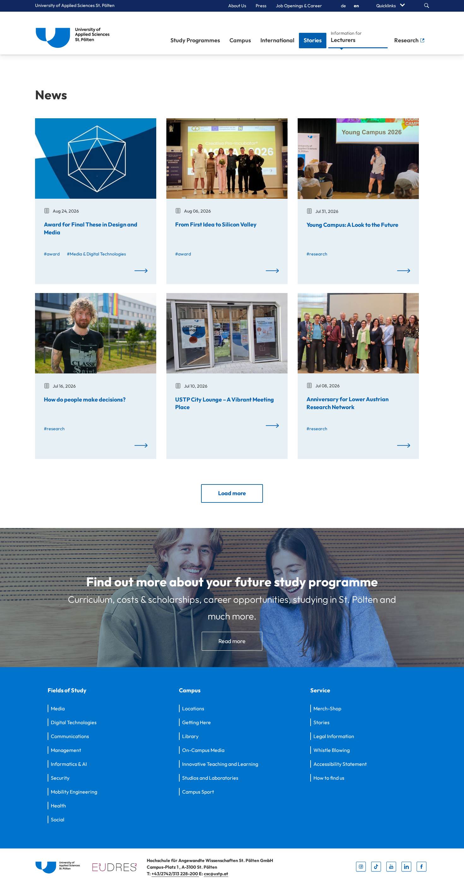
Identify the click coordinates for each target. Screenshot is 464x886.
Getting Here (196, 722)
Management (66, 750)
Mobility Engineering (74, 792)
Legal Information (333, 736)
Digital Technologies (74, 722)
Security (60, 778)
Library (190, 736)
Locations (193, 708)
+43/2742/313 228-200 (175, 874)
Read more (232, 641)
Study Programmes (195, 40)
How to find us (328, 778)
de (343, 6)
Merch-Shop (327, 708)
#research (316, 254)
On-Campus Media (203, 750)
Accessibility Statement (340, 764)
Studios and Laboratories (210, 778)
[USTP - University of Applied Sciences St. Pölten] (74, 33)
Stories (313, 40)
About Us (237, 6)
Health (58, 805)
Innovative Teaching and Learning (220, 764)
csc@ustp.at (216, 874)
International (277, 40)
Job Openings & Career (299, 6)
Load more (232, 493)
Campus (240, 40)
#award (52, 254)
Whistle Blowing (331, 750)
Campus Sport (198, 792)
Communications (70, 736)
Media (58, 708)
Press (261, 6)
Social (57, 819)
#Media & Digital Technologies (96, 254)
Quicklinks (386, 6)
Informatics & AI (69, 764)
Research (407, 40)
